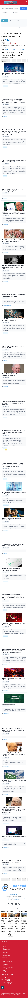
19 (20, 60)
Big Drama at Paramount (9, 704)
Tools (4, 24)
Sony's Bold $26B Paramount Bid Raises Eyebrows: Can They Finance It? (13, 861)
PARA (7, 40)
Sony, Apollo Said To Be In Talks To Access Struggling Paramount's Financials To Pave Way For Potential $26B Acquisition (13, 651)
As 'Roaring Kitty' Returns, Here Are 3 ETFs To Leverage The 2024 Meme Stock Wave (13, 432)
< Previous (4, 60)
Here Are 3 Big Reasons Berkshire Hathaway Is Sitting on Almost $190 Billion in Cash (13, 754)
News (8, 27)
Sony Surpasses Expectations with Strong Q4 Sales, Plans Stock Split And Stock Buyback (13, 403)
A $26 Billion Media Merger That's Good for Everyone (14, 837)
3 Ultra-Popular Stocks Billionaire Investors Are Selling (14, 493)
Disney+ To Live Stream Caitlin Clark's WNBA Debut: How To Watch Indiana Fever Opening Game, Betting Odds (13, 465)
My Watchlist (15, 12)
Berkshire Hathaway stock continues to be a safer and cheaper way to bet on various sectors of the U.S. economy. (14, 220)
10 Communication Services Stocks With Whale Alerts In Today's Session (13, 544)
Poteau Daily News (10, 993)
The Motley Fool (6, 504)
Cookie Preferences (20, 994)
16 (12, 60)
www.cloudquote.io (14, 894)
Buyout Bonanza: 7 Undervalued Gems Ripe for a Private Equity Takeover (14, 240)
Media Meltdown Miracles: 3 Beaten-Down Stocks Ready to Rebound (13, 319)
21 (25, 60)
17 (15, 60)
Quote (6, 49)
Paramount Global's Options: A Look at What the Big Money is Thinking (12, 190)
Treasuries (5, 30)
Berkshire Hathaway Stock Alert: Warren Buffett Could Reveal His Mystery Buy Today (13, 267)
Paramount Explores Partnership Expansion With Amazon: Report (14, 161)
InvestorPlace (6, 85)
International (18, 27)
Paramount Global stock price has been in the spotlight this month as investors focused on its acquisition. (14, 577)
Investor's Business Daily (7, 305)
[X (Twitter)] (8, 903)
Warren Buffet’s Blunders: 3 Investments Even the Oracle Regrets (13, 374)
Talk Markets (6, 581)
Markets (4, 20)
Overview (4, 27)
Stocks (11, 20)
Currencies (13, 27)
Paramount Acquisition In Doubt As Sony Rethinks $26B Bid (13, 347)
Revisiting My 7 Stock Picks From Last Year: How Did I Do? (14, 780)
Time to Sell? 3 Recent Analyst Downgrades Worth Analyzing (14, 624)
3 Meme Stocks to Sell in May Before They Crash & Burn (13, 679)
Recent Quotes (5, 12)
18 (17, 60)
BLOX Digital (21, 995)
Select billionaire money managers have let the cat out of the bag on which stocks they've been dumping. (13, 500)
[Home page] (10, 3)
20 (22, 60)
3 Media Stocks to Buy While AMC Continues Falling (11, 519)
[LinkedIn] (15, 903)
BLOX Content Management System (11, 995)
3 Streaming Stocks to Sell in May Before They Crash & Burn (13, 74)
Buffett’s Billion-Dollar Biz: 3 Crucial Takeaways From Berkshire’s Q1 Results (13, 212)
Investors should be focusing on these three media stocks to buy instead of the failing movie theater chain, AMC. (14, 526)
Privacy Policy (5, 994)
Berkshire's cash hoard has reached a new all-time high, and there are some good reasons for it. (13, 762)
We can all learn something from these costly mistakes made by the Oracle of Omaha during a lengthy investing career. (14, 382)
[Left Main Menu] (2, 1)
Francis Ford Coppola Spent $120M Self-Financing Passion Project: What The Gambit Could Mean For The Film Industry (14, 101)
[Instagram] (19, 903)
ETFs (18, 20)
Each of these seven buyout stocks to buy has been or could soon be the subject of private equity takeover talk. (13, 248)
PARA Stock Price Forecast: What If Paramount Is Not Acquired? (11, 569)
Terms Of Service (16, 899)
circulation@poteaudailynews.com (13, 984)
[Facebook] (12, 903)
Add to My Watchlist (5, 47)
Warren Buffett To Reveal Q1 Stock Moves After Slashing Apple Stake (13, 295)
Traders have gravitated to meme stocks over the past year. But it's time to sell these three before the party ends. (14, 686)
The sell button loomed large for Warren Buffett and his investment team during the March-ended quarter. (13, 818)
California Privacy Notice (13, 994)
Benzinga (5, 116)
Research (22, 49)
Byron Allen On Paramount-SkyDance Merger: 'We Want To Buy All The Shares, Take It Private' (13, 730)
